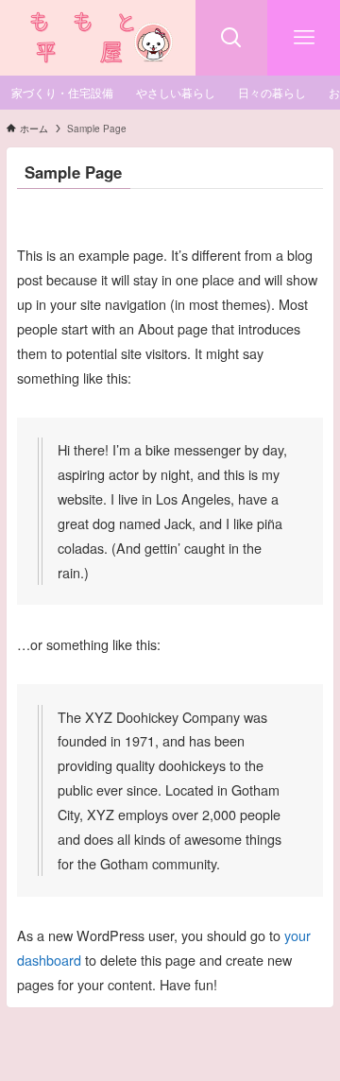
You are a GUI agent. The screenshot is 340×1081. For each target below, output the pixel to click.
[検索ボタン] (232, 38)
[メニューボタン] (303, 38)
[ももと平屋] (97, 38)
